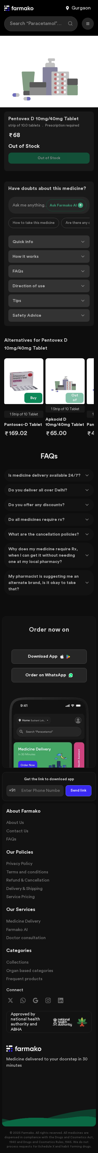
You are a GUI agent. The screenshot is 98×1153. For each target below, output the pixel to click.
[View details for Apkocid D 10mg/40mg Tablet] (65, 381)
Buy (33, 398)
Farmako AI (17, 930)
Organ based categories (29, 971)
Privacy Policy (19, 864)
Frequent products (24, 979)
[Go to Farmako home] (18, 8)
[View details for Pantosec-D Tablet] (23, 381)
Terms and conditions (27, 872)
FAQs (11, 839)
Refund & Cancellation (27, 880)
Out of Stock (49, 158)
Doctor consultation (26, 938)
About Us (15, 822)
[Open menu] (88, 24)
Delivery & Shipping (24, 889)
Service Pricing (20, 897)
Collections (17, 962)
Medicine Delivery (23, 921)
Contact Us (17, 831)
